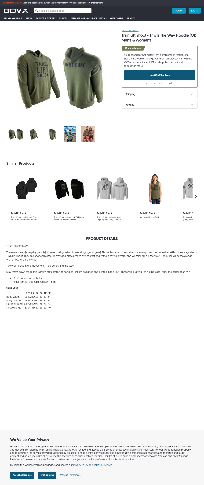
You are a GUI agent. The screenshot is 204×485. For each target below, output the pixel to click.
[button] (159, 94)
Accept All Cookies (22, 475)
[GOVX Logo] (16, 11)
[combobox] (62, 10)
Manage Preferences (70, 475)
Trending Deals (13, 18)
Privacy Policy (80, 465)
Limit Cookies (47, 475)
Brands (131, 18)
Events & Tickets (45, 18)
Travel (63, 18)
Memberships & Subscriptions (88, 18)
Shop (29, 18)
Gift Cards (116, 18)
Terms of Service (103, 465)
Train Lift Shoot (130, 30)
